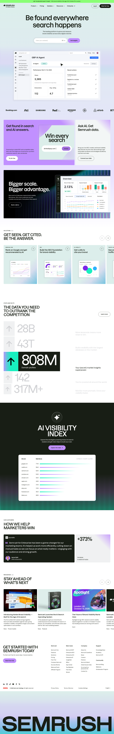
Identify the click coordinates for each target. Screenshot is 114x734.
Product (33, 6)
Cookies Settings (83, 688)
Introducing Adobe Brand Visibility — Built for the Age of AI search (18, 616)
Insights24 (69, 660)
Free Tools (69, 669)
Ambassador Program (102, 669)
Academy (98, 652)
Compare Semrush (56, 662)
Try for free (12, 158)
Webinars (98, 667)
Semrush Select (85, 662)
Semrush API (99, 655)
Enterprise (70, 6)
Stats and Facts (55, 667)
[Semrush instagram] (7, 684)
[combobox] (48, 40)
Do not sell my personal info (85, 668)
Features (53, 652)
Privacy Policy (55, 688)
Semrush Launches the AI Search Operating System (51, 616)
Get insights (73, 40)
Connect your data (86, 158)
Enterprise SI (69, 657)
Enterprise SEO (70, 652)
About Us (83, 650)
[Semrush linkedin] (3, 684)
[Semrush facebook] (16, 684)
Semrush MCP (70, 650)
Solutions (50, 6)
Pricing (42, 6)
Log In (95, 6)
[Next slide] (108, 238)
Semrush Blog (100, 664)
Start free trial (9, 660)
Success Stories (55, 664)
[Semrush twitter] (19, 684)
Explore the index (56, 447)
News (82, 655)
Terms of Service (68, 688)
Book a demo (15, 205)
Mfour (67, 662)
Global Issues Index (86, 664)
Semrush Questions (86, 652)
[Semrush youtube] (13, 684)
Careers (83, 657)
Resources (60, 6)
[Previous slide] (102, 238)
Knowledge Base (100, 650)
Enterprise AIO (70, 655)
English (108, 688)
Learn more (104, 314)
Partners (83, 660)
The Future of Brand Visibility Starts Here (86, 616)
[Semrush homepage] (9, 6)
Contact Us (84, 671)
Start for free (105, 6)
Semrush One (55, 650)
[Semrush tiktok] (10, 684)
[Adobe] (5, 688)
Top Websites (69, 667)
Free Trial (53, 660)
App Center (69, 664)
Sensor (68, 672)
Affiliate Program (55, 669)
